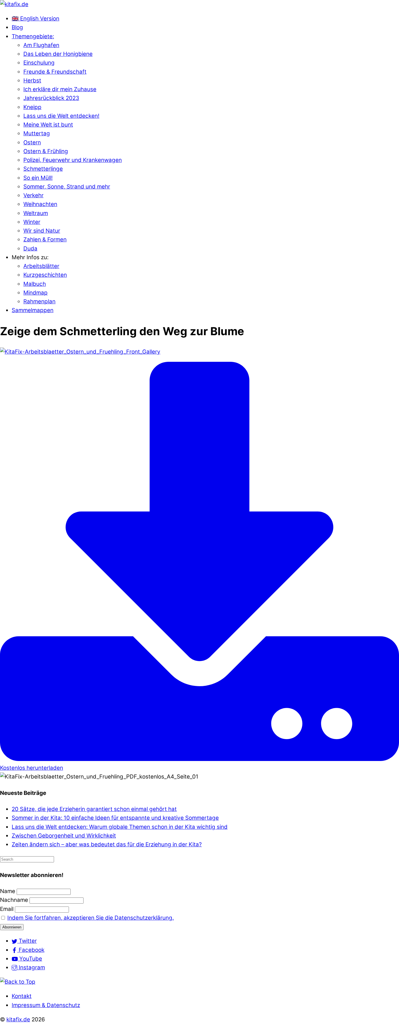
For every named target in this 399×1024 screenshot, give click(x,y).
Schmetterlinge (43, 168)
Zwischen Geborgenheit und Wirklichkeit (64, 835)
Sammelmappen (32, 310)
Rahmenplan (39, 301)
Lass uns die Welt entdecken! (61, 116)
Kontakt (22, 996)
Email (6, 909)
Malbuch (34, 284)
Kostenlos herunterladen (31, 767)
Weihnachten (40, 204)
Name (7, 891)
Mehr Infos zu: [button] (30, 257)
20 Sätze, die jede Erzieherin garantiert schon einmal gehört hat (94, 809)
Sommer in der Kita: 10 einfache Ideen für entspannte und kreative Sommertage (115, 817)
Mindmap (35, 292)
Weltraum (35, 213)
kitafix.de (18, 1019)
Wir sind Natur (41, 230)
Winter (31, 222)
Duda (30, 248)
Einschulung (39, 62)
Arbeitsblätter (41, 266)
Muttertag (36, 133)
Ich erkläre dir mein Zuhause (59, 89)
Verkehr (33, 195)
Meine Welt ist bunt (48, 124)
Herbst (32, 80)
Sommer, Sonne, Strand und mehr (66, 186)
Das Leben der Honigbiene (58, 54)
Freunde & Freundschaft (54, 71)
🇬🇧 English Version (35, 18)
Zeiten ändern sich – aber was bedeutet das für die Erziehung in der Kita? (107, 844)
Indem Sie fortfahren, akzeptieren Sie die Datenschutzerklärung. (90, 917)
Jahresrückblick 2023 (51, 98)
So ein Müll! (38, 177)
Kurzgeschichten (45, 274)
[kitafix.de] (14, 4)
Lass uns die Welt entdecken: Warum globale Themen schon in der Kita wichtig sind (120, 827)
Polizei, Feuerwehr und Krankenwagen (72, 160)
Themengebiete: (33, 36)
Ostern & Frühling (45, 151)
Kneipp (32, 107)
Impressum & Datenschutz (46, 1005)
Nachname (14, 900)
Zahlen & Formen (45, 239)
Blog (17, 27)
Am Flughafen (41, 45)
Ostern (32, 142)
